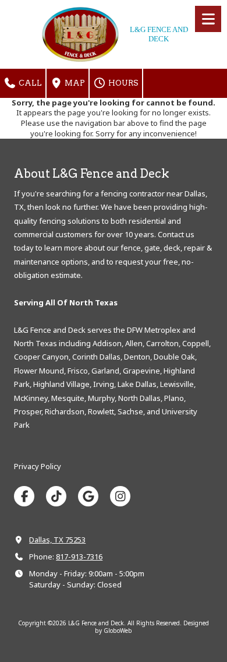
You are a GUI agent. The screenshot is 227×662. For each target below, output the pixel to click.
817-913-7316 (79, 556)
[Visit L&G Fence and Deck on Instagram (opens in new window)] (120, 496)
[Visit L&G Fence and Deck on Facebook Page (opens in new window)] (24, 496)
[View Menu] (208, 19)
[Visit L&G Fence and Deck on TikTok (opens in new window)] (56, 496)
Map (74, 83)
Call (29, 83)
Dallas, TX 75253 (57, 539)
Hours (123, 83)
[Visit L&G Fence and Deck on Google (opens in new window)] (88, 496)
